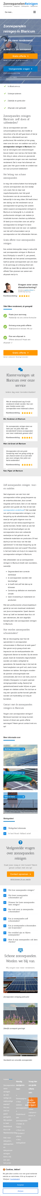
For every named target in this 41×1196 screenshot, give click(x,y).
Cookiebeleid (15, 1179)
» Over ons (20, 1130)
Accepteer (20, 1185)
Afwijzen (20, 1191)
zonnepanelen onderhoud (13, 510)
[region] (20, 1181)
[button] (20, 828)
